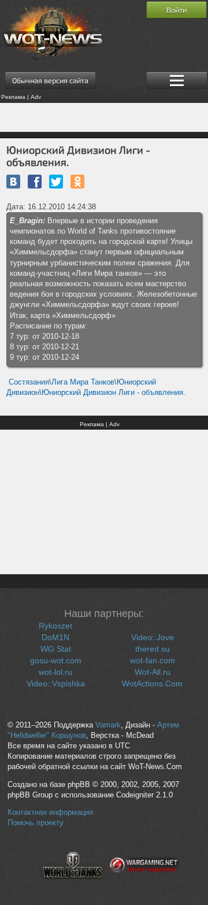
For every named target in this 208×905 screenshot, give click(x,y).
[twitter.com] (56, 182)
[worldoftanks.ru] (72, 885)
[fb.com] (35, 182)
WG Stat (55, 648)
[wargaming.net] (144, 885)
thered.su (152, 648)
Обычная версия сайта (50, 80)
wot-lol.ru (55, 672)
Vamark (108, 725)
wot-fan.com (152, 660)
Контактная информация (50, 812)
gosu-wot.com (55, 660)
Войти (176, 9)
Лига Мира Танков (82, 382)
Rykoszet (55, 625)
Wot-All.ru (152, 672)
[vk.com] (13, 182)
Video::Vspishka (56, 683)
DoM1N (55, 637)
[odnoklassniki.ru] (77, 182)
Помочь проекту (36, 823)
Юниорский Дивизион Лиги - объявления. (113, 392)
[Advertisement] (104, 117)
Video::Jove (152, 637)
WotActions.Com (152, 683)
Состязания (29, 382)
